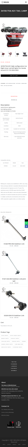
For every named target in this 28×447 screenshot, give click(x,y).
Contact (24, 444)
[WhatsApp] (26, 223)
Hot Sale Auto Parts (8, 85)
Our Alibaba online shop (7, 409)
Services (9, 444)
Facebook (14, 364)
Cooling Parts (5, 341)
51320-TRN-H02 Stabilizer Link (14, 244)
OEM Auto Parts (6, 347)
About (4, 444)
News (19, 444)
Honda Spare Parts (7, 344)
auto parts (4, 335)
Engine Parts (16, 341)
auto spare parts (15, 335)
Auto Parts (18, 83)
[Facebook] (26, 226)
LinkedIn (14, 366)
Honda (24, 341)
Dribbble (14, 370)
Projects (14, 444)
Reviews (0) (14, 100)
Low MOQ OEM (19, 344)
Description (14, 96)
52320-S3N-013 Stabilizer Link (14, 315)
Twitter (13, 361)
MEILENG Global (5, 415)
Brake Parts (5, 338)
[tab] (14, 96)
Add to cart (14, 75)
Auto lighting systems (10, 83)
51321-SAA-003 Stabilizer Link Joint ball (14, 280)
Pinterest (14, 368)
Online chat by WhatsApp (7, 412)
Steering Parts (17, 347)
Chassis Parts (15, 338)
